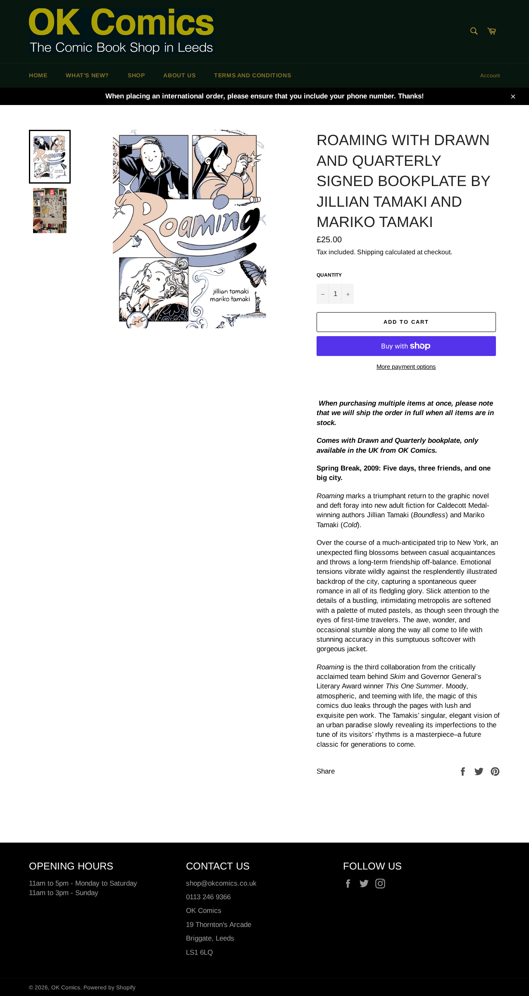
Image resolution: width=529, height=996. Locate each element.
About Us (179, 75)
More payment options (406, 366)
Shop (136, 75)
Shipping (370, 252)
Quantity (329, 275)
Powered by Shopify (109, 987)
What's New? (87, 75)
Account (490, 75)
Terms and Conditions (252, 75)
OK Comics (65, 987)
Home (38, 75)
